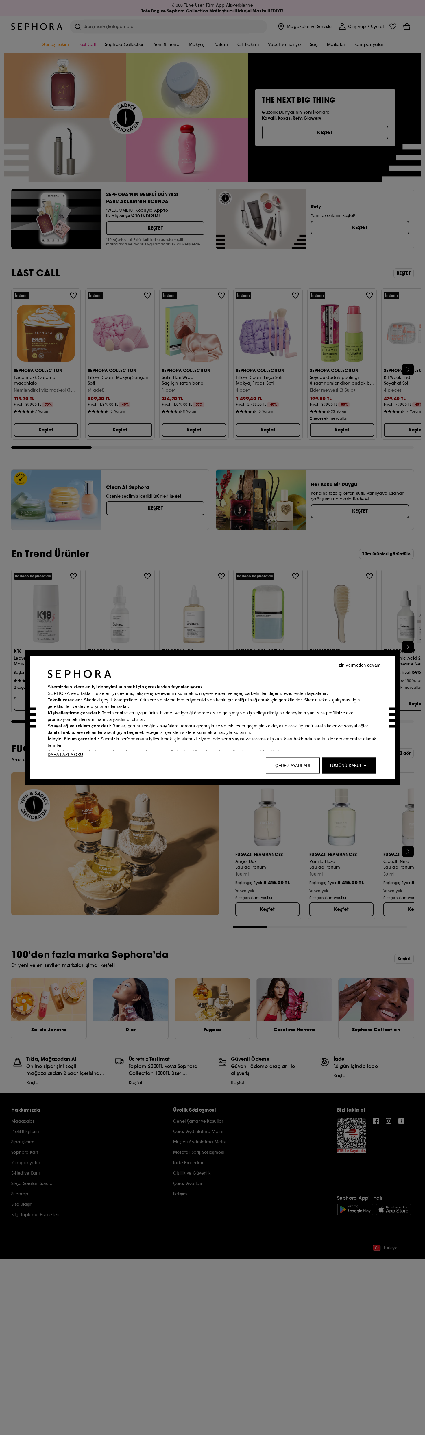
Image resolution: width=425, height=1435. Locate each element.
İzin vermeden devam (359, 664)
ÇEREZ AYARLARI (293, 765)
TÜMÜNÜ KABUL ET (349, 765)
